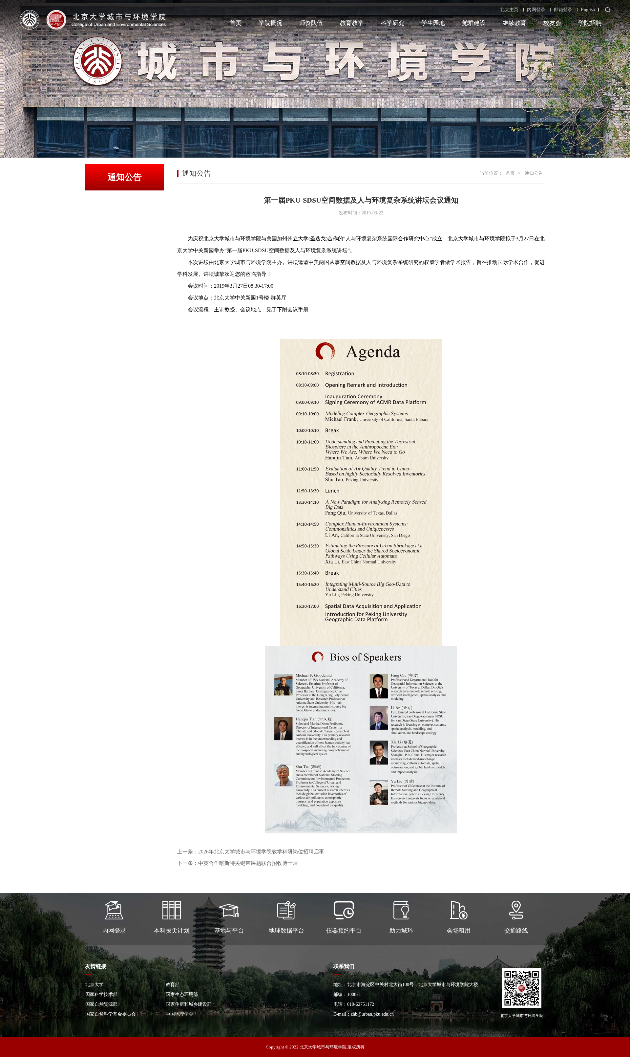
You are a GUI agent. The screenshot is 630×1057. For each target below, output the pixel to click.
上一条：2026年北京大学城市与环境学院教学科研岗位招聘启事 (250, 851)
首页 (236, 23)
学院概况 (270, 23)
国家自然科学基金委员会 (110, 1014)
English (588, 9)
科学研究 (392, 23)
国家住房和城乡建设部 (189, 1004)
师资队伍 (311, 23)
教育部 (172, 984)
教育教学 (352, 23)
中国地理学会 (179, 1014)
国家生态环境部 (182, 994)
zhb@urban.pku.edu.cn (372, 1014)
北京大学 (94, 984)
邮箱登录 (563, 9)
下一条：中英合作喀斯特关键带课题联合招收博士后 (237, 863)
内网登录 (536, 9)
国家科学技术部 (101, 994)
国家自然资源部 (101, 1004)
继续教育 (514, 23)
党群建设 (474, 23)
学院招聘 (590, 23)
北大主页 (509, 9)
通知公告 (534, 173)
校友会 (552, 23)
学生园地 (433, 23)
